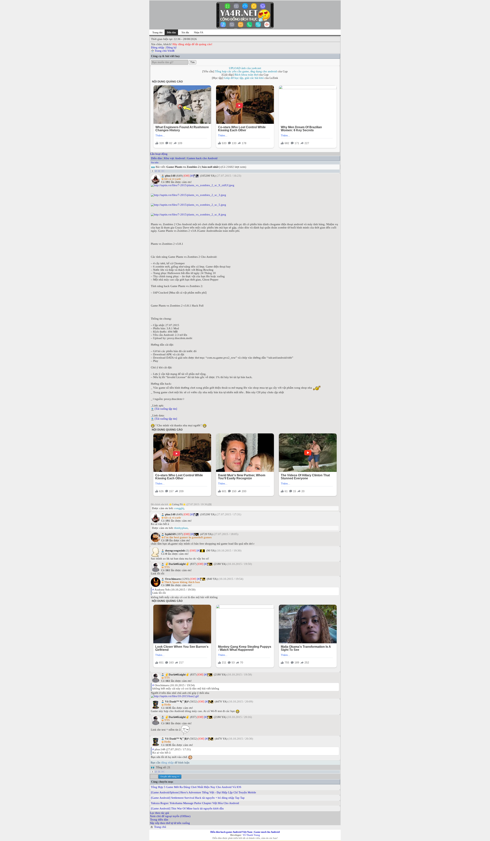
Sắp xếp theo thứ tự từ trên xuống (170, 823)
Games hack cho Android (202, 158)
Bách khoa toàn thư (246, 74)
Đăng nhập (157, 47)
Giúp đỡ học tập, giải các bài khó (244, 77)
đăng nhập (167, 762)
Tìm (192, 62)
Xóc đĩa (185, 32)
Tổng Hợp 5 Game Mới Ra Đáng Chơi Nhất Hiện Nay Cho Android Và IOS (196, 787)
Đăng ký (171, 47)
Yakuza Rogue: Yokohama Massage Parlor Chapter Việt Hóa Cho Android (195, 803)
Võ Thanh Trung (251, 835)
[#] (192, 175)
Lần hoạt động (158, 153)
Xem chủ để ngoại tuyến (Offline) (170, 816)
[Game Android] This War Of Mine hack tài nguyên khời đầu (187, 808)
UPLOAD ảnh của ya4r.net (245, 68)
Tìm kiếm (154, 163)
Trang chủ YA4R (165, 50)
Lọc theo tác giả (159, 812)
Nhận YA (198, 32)
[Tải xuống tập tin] (166, 408)
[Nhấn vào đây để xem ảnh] (245, 185)
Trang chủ (157, 32)
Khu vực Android (174, 158)
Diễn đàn (156, 158)
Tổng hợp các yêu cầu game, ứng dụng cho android (246, 71)
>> (163, 171)
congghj (179, 508)
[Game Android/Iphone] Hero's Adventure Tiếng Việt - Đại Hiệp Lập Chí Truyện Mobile (203, 792)
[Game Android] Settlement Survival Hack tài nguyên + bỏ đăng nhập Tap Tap (198, 797)
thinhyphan (181, 527)
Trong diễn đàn (159, 819)
